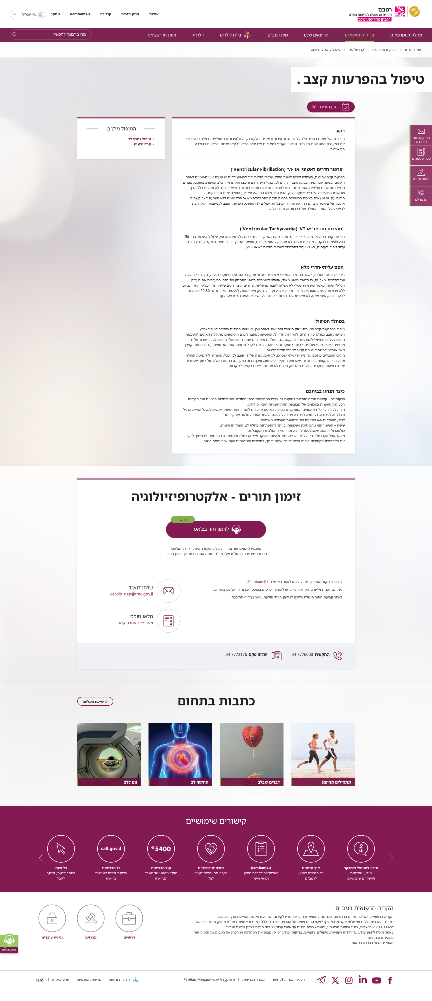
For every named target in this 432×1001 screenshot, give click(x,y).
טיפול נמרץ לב (139, 138)
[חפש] (14, 34)
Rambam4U (258, 581)
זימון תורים (130, 13)
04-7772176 (246, 654)
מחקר (55, 13)
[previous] (390, 858)
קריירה (105, 13)
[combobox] (27, 14)
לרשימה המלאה (95, 701)
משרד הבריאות (252, 979)
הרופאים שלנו (316, 35)
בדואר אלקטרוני (300, 589)
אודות (153, 13)
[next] (42, 858)
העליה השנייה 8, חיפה (288, 979)
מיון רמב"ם (278, 35)
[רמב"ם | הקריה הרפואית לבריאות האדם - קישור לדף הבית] (384, 14)
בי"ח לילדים (230, 35)
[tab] (421, 135)
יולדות (198, 35)
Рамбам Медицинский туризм (209, 979)
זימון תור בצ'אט (162, 35)
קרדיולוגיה (142, 144)
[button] (119, 621)
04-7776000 (311, 654)
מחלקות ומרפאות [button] (406, 35)
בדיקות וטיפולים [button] (359, 35)
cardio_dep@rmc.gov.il (131, 591)
